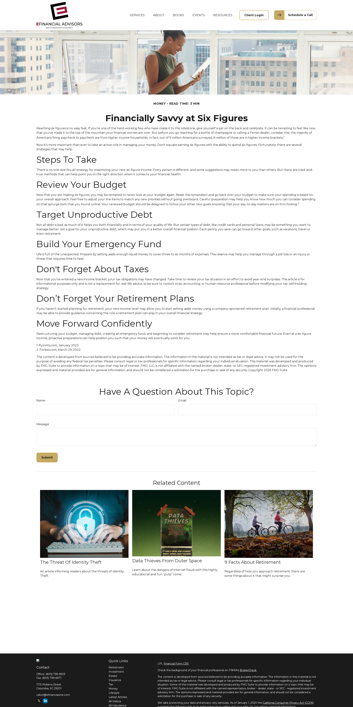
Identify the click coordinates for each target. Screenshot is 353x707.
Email (182, 400)
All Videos (115, 701)
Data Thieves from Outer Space (167, 560)
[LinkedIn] (45, 700)
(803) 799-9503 (55, 674)
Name (40, 400)
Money (113, 688)
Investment (116, 671)
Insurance (115, 680)
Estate (113, 676)
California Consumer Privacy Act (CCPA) (288, 702)
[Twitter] (38, 700)
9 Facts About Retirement (252, 562)
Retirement (116, 667)
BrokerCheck (248, 670)
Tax (111, 684)
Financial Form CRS (176, 663)
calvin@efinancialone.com (53, 695)
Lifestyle (114, 692)
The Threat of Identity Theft (71, 562)
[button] (137, 15)
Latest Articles (118, 697)
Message (42, 424)
